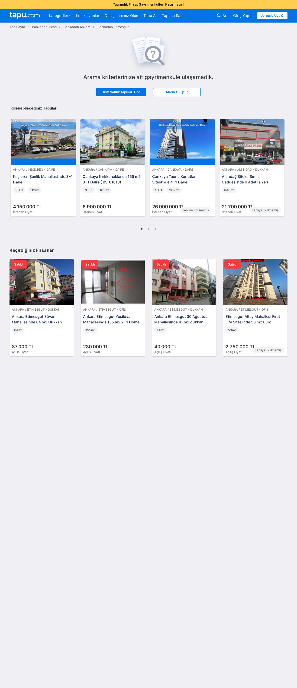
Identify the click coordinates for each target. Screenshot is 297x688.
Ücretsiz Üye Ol (272, 15)
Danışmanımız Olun (121, 15)
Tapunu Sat (172, 15)
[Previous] (15, 163)
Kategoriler (58, 15)
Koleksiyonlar (87, 15)
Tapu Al (150, 15)
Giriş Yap (241, 15)
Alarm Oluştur (177, 92)
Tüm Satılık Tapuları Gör (121, 92)
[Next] (282, 163)
